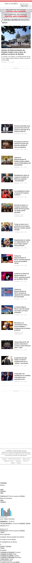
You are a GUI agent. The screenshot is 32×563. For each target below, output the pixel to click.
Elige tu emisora (24, 5)
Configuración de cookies (8, 460)
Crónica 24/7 (3, 517)
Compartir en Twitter (6, 554)
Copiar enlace (4, 559)
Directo (22, 496)
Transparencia (18, 460)
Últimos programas (14, 496)
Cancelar (8, 546)
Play (1, 493)
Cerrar (2, 532)
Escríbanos (19, 462)
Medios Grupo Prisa (16, 472)
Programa (15, 3)
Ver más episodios (5, 523)
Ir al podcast (15, 523)
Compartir (22, 523)
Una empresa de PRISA (16, 468)
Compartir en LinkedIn (6, 555)
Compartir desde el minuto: (9, 562)
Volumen (3, 491)
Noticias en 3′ (4, 496)
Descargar (3, 560)
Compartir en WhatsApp (7, 557)
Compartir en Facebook (7, 552)
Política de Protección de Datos (15, 458)
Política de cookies (26, 458)
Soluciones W (25, 460)
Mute (1, 489)
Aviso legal (4, 458)
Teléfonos (13, 462)
